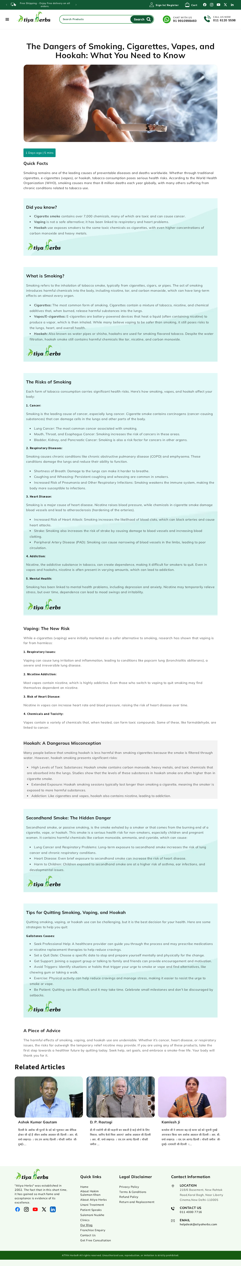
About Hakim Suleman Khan (90, 1192)
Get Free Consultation (95, 1240)
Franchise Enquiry (92, 1230)
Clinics (84, 1220)
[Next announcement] (76, 4)
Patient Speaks (91, 1210)
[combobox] (106, 19)
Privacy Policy (129, 1187)
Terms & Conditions (132, 1192)
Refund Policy (128, 1197)
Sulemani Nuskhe (92, 1215)
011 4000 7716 (191, 1212)
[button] (191, 4)
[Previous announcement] (6, 4)
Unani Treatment (92, 1204)
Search (139, 19)
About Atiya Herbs (93, 1199)
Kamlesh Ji (171, 1122)
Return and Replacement (136, 1202)
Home (84, 1187)
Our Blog (86, 1225)
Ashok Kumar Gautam (37, 1122)
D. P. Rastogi (101, 1122)
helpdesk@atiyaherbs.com (198, 1224)
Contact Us (88, 1235)
